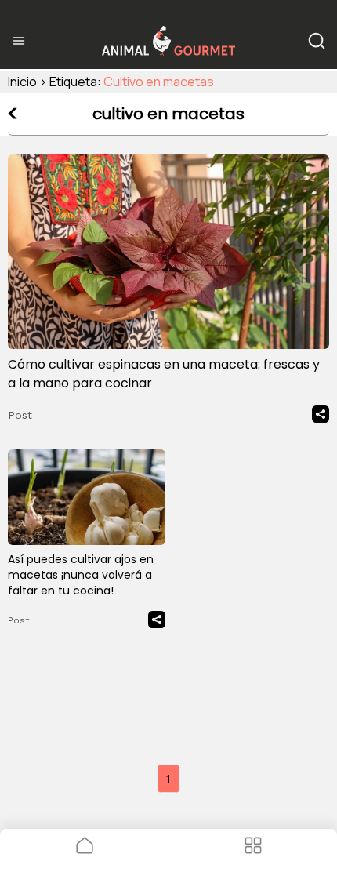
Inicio (22, 81)
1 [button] (168, 778)
